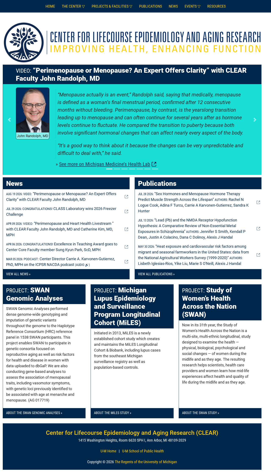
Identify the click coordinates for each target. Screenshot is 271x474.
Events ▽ (192, 6)
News (173, 6)
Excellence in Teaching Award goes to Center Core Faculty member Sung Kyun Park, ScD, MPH (61, 247)
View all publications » (156, 274)
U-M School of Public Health (143, 451)
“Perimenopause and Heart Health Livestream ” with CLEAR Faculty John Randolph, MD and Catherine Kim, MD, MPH (59, 229)
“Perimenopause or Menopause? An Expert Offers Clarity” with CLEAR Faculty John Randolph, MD (61, 197)
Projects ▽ (112, 6)
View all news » (18, 274)
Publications (150, 6)
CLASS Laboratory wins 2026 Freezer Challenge (61, 211)
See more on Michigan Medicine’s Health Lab (104, 164)
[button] (9, 120)
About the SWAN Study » (200, 413)
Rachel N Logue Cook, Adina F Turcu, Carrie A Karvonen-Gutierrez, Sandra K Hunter (193, 202)
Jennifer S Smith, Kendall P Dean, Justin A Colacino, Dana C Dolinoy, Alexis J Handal (191, 228)
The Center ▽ (73, 6)
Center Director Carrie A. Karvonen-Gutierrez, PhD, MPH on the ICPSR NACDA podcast (60, 262)
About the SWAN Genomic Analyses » (34, 413)
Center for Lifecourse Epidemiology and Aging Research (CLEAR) (132, 432)
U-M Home (108, 451)
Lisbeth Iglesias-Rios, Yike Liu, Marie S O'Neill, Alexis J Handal (193, 255)
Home (50, 6)
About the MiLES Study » (112, 413)
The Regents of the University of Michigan (146, 462)
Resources (216, 6)
